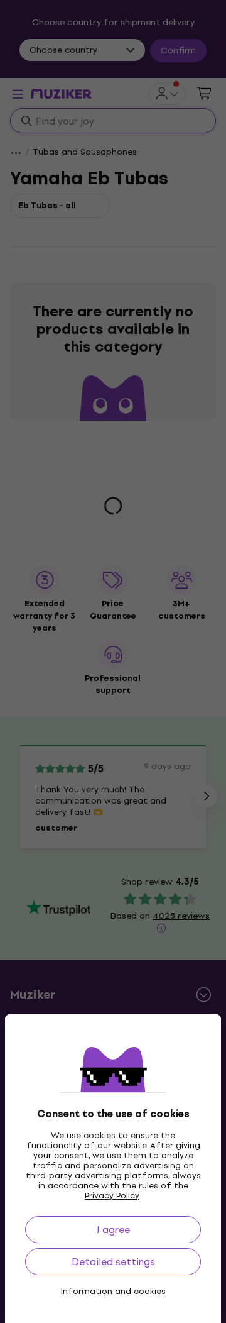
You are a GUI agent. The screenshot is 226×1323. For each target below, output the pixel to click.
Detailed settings (113, 1262)
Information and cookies (113, 1291)
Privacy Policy (112, 1195)
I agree (113, 1229)
